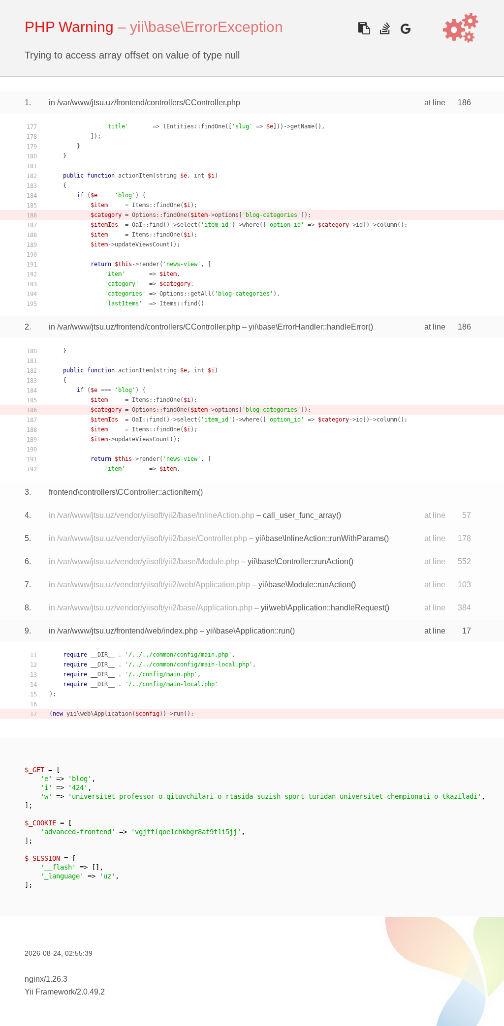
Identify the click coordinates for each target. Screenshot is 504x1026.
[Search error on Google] (405, 28)
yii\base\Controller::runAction (298, 561)
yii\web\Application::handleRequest (322, 608)
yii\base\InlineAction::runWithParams (319, 538)
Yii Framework (50, 992)
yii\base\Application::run (248, 631)
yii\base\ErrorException (206, 27)
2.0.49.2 (91, 992)
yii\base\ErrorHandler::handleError (308, 327)
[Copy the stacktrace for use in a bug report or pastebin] (364, 28)
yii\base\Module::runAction (304, 584)
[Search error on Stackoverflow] (384, 28)
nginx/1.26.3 (46, 979)
